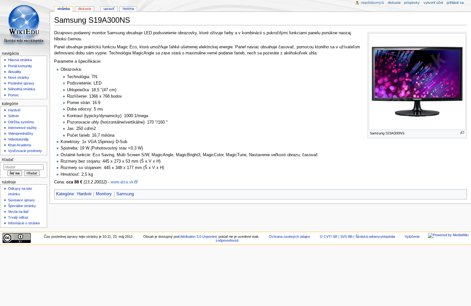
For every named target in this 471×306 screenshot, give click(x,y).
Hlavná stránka (20, 60)
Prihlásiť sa (455, 2)
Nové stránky (18, 77)
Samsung (125, 194)
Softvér (13, 116)
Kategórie (65, 194)
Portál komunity (20, 66)
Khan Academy (19, 145)
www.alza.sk (122, 182)
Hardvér (84, 194)
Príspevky (412, 2)
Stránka (63, 9)
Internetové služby (22, 128)
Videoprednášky (20, 133)
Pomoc (13, 95)
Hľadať (8, 160)
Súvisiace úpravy (21, 200)
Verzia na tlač (18, 211)
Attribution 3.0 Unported (198, 236)
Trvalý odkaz (18, 217)
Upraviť (108, 9)
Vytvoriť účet (433, 2)
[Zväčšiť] (462, 132)
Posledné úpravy (21, 83)
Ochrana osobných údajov (289, 236)
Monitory (104, 194)
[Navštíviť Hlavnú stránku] (25, 25)
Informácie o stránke (24, 223)
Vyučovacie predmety (25, 151)
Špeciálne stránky (22, 206)
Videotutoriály (18, 139)
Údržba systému (21, 122)
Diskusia (84, 9)
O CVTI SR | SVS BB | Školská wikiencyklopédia (357, 236)
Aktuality (14, 72)
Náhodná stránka (21, 89)
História (128, 9)
